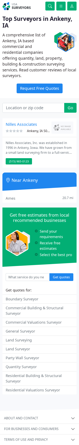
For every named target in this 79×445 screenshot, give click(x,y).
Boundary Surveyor (22, 299)
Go (70, 107)
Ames (39, 198)
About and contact (21, 418)
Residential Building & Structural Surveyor (34, 378)
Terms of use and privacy (26, 439)
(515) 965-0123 (19, 161)
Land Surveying (19, 340)
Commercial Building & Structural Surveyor (34, 310)
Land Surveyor (18, 348)
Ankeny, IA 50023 (40, 131)
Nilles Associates (21, 124)
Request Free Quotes (39, 88)
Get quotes (61, 277)
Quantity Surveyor (21, 366)
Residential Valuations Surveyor (33, 390)
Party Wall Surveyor (22, 357)
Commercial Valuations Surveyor (34, 322)
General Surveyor (20, 331)
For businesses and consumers (31, 429)
